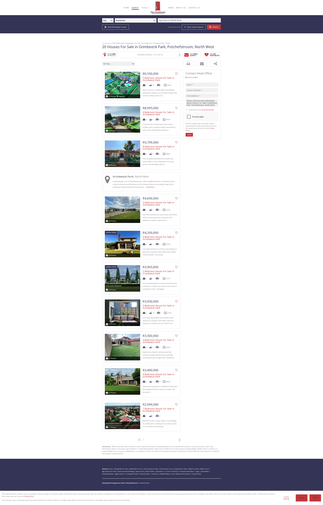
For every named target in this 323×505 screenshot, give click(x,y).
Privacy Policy (196, 474)
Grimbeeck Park (158, 43)
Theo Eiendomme (118, 43)
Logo (197, 471)
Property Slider (144, 474)
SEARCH (215, 27)
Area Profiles (149, 471)
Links (172, 474)
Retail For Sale (193, 469)
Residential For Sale (121, 469)
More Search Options (195, 27)
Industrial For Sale (180, 469)
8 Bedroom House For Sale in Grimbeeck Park (158, 147)
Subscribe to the (201, 110)
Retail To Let (204, 469)
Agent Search (119, 474)
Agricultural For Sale (109, 471)
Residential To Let (136, 469)
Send (189, 135)
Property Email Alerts (186, 471)
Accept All (315, 498)
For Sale (137, 43)
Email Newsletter (207, 110)
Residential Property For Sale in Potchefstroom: (120, 483)
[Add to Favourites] (176, 73)
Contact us (155, 474)
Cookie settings (286, 498)
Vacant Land (140, 471)
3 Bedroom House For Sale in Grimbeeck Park (158, 306)
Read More (150, 187)
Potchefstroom (146, 43)
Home (111, 469)
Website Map (164, 474)
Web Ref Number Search (117, 27)
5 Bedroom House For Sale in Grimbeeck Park (158, 79)
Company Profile (132, 474)
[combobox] (190, 20)
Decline (301, 498)
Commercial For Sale (150, 469)
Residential (129, 43)
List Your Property (171, 471)
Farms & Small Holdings (126, 471)
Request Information (183, 474)
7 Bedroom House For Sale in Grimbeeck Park (158, 409)
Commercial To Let (166, 469)
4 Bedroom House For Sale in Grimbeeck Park (158, 113)
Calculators (159, 471)
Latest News (205, 471)
